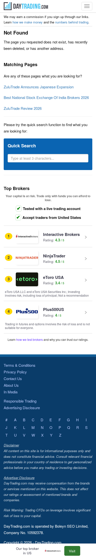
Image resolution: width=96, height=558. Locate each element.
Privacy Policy (15, 371)
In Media (10, 391)
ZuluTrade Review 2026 (23, 108)
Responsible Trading (20, 401)
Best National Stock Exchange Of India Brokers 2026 (46, 97)
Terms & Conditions (19, 365)
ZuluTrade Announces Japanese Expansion (39, 86)
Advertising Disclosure (22, 407)
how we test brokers (29, 339)
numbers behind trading (71, 22)
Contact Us (13, 378)
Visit (72, 551)
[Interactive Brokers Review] (54, 551)
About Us (11, 385)
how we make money (28, 22)
